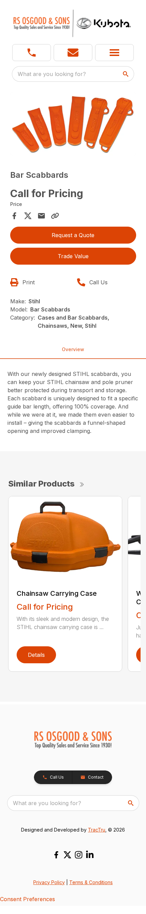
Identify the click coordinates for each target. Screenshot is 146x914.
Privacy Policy (49, 882)
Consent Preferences (27, 899)
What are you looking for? (52, 74)
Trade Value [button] (73, 256)
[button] (31, 52)
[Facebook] (56, 855)
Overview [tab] (73, 349)
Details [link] (36, 654)
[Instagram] (78, 855)
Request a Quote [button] (73, 235)
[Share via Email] (41, 216)
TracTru (96, 830)
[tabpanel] (73, 124)
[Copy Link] (55, 216)
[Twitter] (67, 855)
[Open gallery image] (73, 123)
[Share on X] (28, 216)
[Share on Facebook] (14, 216)
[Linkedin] (90, 855)
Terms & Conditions (91, 882)
